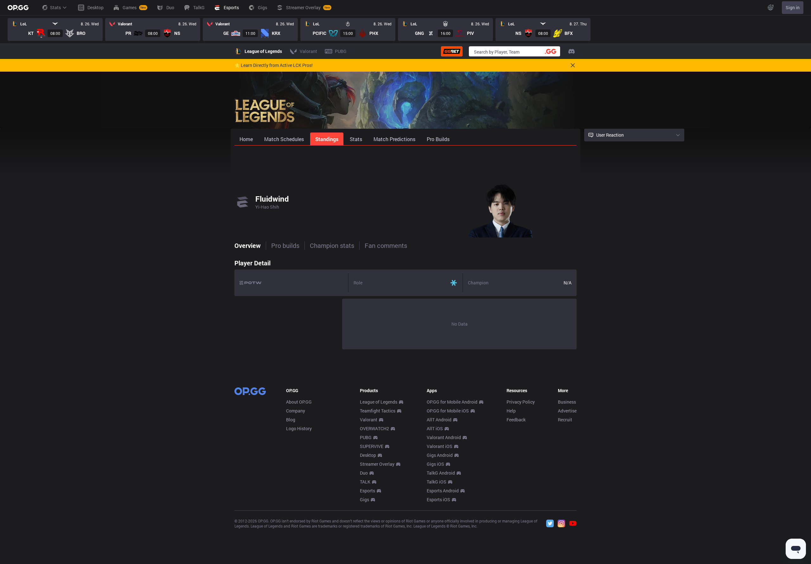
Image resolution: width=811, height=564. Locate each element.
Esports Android (443, 491)
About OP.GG (299, 402)
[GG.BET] (452, 51)
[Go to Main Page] (18, 7)
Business (567, 402)
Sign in (793, 7)
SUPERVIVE (371, 446)
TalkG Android (441, 473)
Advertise (567, 411)
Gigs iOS (435, 464)
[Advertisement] (405, 162)
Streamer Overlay (377, 464)
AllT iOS (435, 428)
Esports (367, 491)
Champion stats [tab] (332, 245)
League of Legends (378, 402)
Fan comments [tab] (386, 245)
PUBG (366, 437)
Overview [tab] (247, 245)
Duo (364, 473)
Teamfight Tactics (377, 411)
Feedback (516, 420)
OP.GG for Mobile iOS (448, 411)
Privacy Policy (521, 402)
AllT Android (439, 420)
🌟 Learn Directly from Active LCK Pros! (273, 65)
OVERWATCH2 (374, 428)
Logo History (299, 428)
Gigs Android (440, 455)
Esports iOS (438, 499)
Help (511, 411)
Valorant (368, 420)
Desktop (368, 455)
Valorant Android (444, 437)
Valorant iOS (439, 446)
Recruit (565, 420)
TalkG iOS (436, 482)
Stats (55, 7)
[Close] (573, 65)
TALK (365, 482)
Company (295, 411)
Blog (290, 420)
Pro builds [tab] (285, 245)
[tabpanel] (405, 302)
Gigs (364, 499)
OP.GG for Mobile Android (452, 402)
